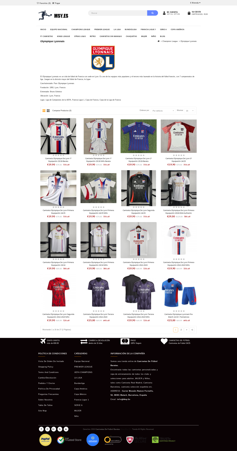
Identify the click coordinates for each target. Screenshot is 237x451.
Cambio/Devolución (47, 378)
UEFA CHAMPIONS (83, 372)
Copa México (80, 394)
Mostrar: (180, 110)
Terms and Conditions (48, 372)
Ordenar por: (144, 110)
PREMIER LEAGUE (102, 29)
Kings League (63, 36)
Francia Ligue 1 (148, 29)
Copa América (177, 29)
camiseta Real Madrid (132, 383)
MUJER (144, 36)
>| (192, 330)
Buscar (152, 13)
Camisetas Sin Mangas (111, 36)
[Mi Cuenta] (164, 13)
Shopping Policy (45, 367)
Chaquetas (131, 36)
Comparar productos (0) (61, 111)
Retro (93, 36)
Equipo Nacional (58, 29)
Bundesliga (131, 29)
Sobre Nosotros (45, 400)
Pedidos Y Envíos (46, 383)
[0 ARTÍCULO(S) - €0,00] (189, 13)
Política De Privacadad (49, 389)
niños (147, 378)
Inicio (43, 29)
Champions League (80, 29)
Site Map (42, 411)
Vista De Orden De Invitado (51, 361)
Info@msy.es (123, 399)
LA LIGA (117, 29)
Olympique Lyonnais (188, 41)
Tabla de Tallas (45, 405)
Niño (153, 36)
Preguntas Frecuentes (48, 394)
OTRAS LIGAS (80, 36)
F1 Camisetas (46, 36)
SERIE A (163, 29)
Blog (162, 36)
